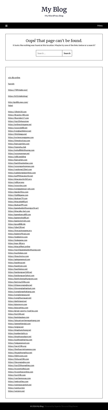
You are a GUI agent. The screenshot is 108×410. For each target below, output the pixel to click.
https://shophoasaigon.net (19, 336)
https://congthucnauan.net (19, 298)
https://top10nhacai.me (18, 121)
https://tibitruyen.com (17, 356)
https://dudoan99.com (17, 205)
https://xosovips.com (17, 185)
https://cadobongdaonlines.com (22, 172)
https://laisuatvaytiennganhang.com (24, 320)
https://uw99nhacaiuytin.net (20, 176)
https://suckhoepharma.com (20, 339)
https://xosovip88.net (17, 128)
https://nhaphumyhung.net (19, 330)
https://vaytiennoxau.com (19, 378)
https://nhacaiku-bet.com (19, 211)
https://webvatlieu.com (18, 381)
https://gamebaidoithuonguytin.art (23, 208)
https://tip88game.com (18, 195)
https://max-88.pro (16, 243)
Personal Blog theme (69, 406)
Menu (100, 25)
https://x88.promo (16, 182)
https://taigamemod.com (19, 343)
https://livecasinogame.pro (20, 230)
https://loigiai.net (16, 327)
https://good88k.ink (16, 224)
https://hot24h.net (16, 314)
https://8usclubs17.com (18, 118)
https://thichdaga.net (17, 134)
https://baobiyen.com (17, 266)
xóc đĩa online (14, 77)
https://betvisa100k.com (19, 282)
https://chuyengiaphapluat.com (21, 288)
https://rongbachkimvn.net (19, 131)
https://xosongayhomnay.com (21, 166)
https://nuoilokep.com (17, 253)
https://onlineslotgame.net (19, 124)
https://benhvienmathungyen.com (22, 278)
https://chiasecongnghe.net (20, 285)
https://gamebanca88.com (19, 214)
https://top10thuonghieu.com (21, 365)
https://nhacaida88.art (18, 201)
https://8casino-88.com (18, 115)
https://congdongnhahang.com (21, 291)
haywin (11, 84)
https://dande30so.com (18, 192)
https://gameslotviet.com (19, 221)
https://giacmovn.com (17, 304)
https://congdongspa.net (19, 294)
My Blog (54, 9)
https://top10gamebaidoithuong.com (24, 250)
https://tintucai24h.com (18, 359)
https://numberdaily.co (18, 333)
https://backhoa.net (16, 262)
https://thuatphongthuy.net (20, 352)
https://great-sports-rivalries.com (23, 311)
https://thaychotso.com (18, 256)
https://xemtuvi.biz (16, 388)
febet (10, 105)
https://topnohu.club (17, 147)
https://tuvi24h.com (17, 375)
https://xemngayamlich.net (19, 385)
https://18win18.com (17, 111)
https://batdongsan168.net (20, 272)
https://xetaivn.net (16, 391)
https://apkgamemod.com (19, 259)
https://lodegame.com (17, 240)
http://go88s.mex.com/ (18, 102)
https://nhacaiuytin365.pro (20, 179)
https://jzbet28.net (16, 227)
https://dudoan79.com (17, 198)
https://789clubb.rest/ (18, 90)
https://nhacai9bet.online (19, 246)
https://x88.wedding (17, 156)
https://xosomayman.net (19, 153)
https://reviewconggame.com (21, 137)
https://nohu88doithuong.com (21, 150)
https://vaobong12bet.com (20, 169)
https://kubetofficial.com (19, 233)
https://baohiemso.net (18, 269)
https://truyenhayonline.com (20, 372)
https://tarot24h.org (17, 346)
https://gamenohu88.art (18, 217)
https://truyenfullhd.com (19, 368)
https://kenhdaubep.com (18, 317)
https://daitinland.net (17, 301)
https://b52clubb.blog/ (18, 96)
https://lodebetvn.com (18, 237)
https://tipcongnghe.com (19, 362)
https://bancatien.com (17, 160)
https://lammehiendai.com (19, 323)
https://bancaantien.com (18, 143)
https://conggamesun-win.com (21, 189)
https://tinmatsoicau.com (19, 140)
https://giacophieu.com (18, 307)
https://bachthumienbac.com (20, 163)
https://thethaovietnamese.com (22, 349)
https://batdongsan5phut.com (21, 275)
